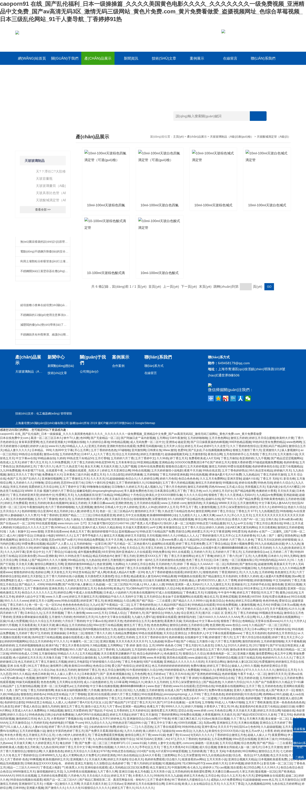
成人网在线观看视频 (180, 519)
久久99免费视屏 (59, 462)
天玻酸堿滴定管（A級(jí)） (274, 136)
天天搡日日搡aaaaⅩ (101, 503)
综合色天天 (136, 759)
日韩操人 (24, 560)
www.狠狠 (37, 531)
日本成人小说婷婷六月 (117, 592)
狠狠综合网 (34, 751)
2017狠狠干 (260, 645)
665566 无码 (259, 596)
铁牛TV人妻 (71, 438)
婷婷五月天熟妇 (120, 714)
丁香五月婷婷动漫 (246, 678)
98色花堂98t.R (104, 462)
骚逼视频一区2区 (266, 771)
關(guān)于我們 (64, 58)
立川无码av (115, 783)
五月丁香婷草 (105, 649)
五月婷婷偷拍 (82, 543)
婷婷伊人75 (210, 767)
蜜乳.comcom (185, 743)
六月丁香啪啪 (77, 694)
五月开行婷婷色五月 (112, 718)
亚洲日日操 (126, 771)
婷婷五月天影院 (32, 576)
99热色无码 (264, 482)
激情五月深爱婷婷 (75, 710)
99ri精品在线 (76, 560)
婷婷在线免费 (247, 482)
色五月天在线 (278, 755)
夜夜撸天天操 (172, 621)
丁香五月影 (190, 645)
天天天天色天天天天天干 (131, 641)
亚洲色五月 (17, 609)
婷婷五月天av (193, 446)
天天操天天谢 (46, 625)
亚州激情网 (138, 450)
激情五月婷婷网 (197, 486)
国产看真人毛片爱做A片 (146, 523)
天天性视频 (154, 535)
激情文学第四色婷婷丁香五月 (65, 731)
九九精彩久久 (187, 515)
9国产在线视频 (152, 661)
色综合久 (131, 478)
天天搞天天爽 (97, 759)
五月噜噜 (207, 702)
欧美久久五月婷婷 (156, 682)
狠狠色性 (26, 694)
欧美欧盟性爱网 (201, 771)
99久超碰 (282, 694)
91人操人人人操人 (19, 726)
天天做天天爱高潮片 (135, 527)
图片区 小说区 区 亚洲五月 (219, 613)
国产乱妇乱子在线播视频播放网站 (209, 450)
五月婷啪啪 (151, 474)
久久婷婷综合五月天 (103, 637)
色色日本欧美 (40, 674)
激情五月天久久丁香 (20, 474)
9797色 (105, 751)
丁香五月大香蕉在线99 (73, 645)
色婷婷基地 (291, 462)
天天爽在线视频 (248, 722)
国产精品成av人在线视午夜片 (201, 547)
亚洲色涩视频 (228, 596)
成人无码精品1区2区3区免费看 (128, 767)
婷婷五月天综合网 (268, 710)
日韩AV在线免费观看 (151, 466)
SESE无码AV (144, 739)
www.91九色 (57, 446)
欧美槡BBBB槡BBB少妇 (162, 515)
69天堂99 (108, 552)
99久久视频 (251, 665)
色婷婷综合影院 (14, 702)
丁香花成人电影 (50, 767)
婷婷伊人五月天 (168, 507)
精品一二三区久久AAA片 (23, 767)
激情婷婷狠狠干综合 (104, 531)
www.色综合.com (236, 625)
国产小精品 (187, 641)
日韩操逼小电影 (44, 535)
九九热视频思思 (268, 511)
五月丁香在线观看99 (167, 726)
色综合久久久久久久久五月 (39, 592)
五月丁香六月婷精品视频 (178, 482)
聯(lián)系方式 (154, 366)
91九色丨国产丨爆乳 (270, 535)
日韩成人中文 (113, 507)
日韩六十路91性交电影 (100, 482)
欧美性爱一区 (78, 726)
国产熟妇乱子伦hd (100, 710)
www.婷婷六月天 (216, 763)
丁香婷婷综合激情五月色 (230, 735)
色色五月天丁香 (80, 531)
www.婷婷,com (203, 710)
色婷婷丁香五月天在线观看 (133, 568)
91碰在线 (70, 552)
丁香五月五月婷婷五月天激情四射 (130, 698)
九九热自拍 (93, 560)
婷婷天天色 (115, 621)
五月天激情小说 (287, 454)
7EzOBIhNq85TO (137, 588)
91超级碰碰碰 (115, 478)
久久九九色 (250, 572)
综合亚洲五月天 (191, 613)
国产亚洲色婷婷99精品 (205, 674)
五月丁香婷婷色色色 (104, 450)
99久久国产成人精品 (82, 649)
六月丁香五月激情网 (228, 641)
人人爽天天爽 (206, 515)
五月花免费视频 (221, 739)
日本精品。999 (41, 450)
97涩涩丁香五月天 (139, 702)
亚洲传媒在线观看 (96, 767)
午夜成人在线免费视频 (87, 592)
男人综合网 (248, 617)
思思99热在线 (205, 686)
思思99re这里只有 (72, 482)
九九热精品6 (251, 474)
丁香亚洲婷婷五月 (230, 572)
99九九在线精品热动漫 (269, 543)
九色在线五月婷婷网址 (286, 783)
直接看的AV (246, 706)
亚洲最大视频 (245, 653)
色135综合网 (251, 767)
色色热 (229, 600)
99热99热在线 (191, 726)
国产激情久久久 (55, 788)
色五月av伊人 (254, 731)
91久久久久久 (145, 788)
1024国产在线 (145, 751)
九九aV (94, 604)
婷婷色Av (39, 694)
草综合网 (200, 519)
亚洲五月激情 (83, 763)
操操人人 (237, 665)
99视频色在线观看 (189, 576)
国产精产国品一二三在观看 (153, 600)
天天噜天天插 (51, 657)
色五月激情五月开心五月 (39, 735)
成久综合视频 (207, 747)
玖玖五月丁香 (269, 592)
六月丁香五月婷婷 (82, 462)
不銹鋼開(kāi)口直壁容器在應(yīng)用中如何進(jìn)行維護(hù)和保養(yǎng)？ (45, 271)
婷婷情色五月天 (74, 609)
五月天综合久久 (10, 511)
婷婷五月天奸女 (223, 491)
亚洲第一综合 (296, 588)
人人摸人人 (59, 702)
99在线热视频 (199, 474)
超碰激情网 (265, 564)
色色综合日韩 (101, 665)
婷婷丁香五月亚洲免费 (190, 543)
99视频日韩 (248, 568)
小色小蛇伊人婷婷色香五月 (73, 735)
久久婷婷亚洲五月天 (45, 743)
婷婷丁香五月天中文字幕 (75, 747)
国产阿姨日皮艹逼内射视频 (138, 438)
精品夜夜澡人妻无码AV (145, 576)
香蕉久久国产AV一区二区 (248, 519)
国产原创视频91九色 (56, 519)
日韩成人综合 (117, 613)
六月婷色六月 (76, 775)
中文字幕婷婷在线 (278, 629)
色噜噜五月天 (241, 629)
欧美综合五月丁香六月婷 (212, 649)
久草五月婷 (246, 771)
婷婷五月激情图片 (151, 454)
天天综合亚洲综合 (174, 633)
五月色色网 (138, 674)
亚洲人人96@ (148, 507)
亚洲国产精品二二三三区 (75, 515)
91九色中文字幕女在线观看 (112, 617)
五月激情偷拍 (47, 653)
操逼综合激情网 (28, 629)
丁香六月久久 (46, 466)
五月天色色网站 (219, 438)
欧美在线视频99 (57, 503)
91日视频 (192, 747)
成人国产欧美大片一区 (280, 690)
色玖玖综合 (223, 519)
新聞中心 (56, 357)
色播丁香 (172, 735)
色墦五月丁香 (155, 706)
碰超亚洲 (183, 442)
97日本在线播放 (174, 702)
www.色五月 (269, 779)
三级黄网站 (169, 755)
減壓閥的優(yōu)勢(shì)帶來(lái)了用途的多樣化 (45, 324)
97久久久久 (61, 641)
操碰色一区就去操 (206, 743)
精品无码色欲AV (103, 556)
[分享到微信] (248, 398)
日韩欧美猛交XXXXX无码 (40, 763)
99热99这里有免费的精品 (268, 442)
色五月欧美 (31, 747)
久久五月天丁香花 (232, 783)
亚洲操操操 (58, 633)
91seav (184, 735)
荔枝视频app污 (128, 531)
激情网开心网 (58, 665)
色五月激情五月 (160, 767)
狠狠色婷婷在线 (24, 572)
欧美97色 (52, 645)
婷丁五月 (245, 556)
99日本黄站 (251, 588)
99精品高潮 (168, 576)
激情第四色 (194, 503)
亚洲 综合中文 (35, 552)
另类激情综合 (119, 519)
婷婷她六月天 (282, 470)
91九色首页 (205, 645)
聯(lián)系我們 (263, 58)
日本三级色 (220, 560)
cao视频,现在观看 (230, 767)
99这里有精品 (81, 572)
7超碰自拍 (168, 731)
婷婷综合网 (64, 592)
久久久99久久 (270, 767)
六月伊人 (299, 621)
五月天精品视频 (89, 653)
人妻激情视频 (207, 507)
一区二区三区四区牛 (119, 584)
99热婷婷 (132, 678)
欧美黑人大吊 (74, 767)
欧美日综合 (217, 600)
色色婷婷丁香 (120, 763)
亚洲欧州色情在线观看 (121, 446)
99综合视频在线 (131, 580)
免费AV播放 (198, 665)
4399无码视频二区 (190, 722)
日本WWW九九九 (50, 755)
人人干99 (194, 694)
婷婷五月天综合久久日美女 (82, 751)
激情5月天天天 (277, 674)
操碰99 (130, 560)
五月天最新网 (217, 609)
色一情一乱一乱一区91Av (45, 604)
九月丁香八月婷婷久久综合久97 (248, 609)
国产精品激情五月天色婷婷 (219, 576)
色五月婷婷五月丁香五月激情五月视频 (42, 661)
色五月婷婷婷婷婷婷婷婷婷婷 (170, 665)
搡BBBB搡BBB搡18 (234, 547)
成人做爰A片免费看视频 (275, 576)
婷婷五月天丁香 (121, 775)
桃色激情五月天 (10, 592)
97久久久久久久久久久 (260, 670)
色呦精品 (248, 621)
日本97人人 (88, 454)
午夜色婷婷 (233, 751)
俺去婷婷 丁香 (68, 743)
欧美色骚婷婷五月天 (56, 759)
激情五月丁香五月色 (136, 625)
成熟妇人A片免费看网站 (226, 779)
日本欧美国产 (89, 674)
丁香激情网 (268, 698)
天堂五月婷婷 (153, 547)
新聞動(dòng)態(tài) (61, 366)
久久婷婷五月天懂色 (58, 568)
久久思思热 (145, 726)
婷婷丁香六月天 (59, 726)
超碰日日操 (287, 706)
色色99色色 (270, 600)
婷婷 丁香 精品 (186, 564)
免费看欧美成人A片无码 (204, 458)
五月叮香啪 (102, 458)
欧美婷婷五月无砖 (193, 588)
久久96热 (163, 458)
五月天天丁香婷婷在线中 (151, 637)
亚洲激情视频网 (52, 478)
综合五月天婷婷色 (127, 454)
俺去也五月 (211, 596)
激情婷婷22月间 (26, 718)
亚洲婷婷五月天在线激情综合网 (144, 783)
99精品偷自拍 (46, 458)
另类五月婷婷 (18, 486)
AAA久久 (284, 560)
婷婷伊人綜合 (38, 446)
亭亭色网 (157, 568)
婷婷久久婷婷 (214, 527)
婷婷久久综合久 (284, 482)
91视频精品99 (208, 678)
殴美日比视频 (220, 718)
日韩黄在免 (154, 450)
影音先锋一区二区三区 (278, 763)
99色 (211, 519)
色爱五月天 (98, 474)
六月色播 (93, 690)
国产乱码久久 (31, 478)
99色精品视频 (120, 442)
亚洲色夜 (244, 596)
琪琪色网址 (291, 535)
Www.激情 (169, 450)
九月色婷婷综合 (267, 568)
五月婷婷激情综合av (255, 552)
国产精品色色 (211, 682)
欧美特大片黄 (285, 438)
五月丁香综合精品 (217, 543)
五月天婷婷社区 (139, 710)
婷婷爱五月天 (200, 531)
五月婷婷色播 (80, 499)
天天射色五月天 (61, 572)
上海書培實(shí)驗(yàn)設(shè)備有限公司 (42, 423)
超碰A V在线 (251, 478)
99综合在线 (226, 678)
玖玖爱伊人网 (99, 499)
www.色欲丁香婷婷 (160, 686)
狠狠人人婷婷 (58, 547)
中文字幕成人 (60, 698)
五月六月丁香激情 (45, 499)
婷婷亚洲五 (143, 665)
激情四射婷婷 (250, 641)
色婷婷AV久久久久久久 (277, 657)
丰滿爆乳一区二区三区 (84, 641)
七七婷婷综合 (288, 751)
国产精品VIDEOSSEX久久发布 (256, 714)
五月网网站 (114, 645)
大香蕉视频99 (211, 714)
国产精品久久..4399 (31, 584)
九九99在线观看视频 (105, 739)
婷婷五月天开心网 (191, 568)
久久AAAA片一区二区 (211, 564)
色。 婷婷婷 (65, 763)
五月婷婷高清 (197, 751)
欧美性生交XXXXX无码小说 (226, 731)
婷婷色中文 (47, 495)
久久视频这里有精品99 (95, 519)
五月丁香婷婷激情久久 (130, 482)
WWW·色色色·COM (168, 645)
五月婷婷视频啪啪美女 (30, 645)
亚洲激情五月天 (227, 722)
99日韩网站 (249, 751)
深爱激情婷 (159, 499)
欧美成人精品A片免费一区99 (125, 572)
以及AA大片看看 (149, 755)
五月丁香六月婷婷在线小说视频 (63, 576)
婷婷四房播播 (133, 474)
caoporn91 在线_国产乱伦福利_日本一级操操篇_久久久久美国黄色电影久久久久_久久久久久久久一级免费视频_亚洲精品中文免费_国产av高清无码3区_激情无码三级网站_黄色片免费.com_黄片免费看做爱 (131, 434)
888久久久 (169, 535)
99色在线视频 (141, 470)
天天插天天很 (109, 466)
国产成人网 (99, 572)
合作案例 (118, 366)
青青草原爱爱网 (29, 442)
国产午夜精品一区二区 (115, 604)
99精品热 (13, 694)
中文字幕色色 (41, 739)
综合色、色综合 (242, 755)
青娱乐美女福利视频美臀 (71, 690)
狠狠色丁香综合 (231, 621)
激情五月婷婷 (239, 438)
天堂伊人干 (147, 678)
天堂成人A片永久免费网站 (28, 710)
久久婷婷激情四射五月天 (80, 588)
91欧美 (26, 637)
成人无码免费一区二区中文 (147, 442)
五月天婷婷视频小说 (32, 731)
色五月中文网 (283, 653)
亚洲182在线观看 (98, 694)
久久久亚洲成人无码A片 (239, 495)
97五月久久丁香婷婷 (184, 739)
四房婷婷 (232, 564)
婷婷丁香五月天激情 (144, 714)
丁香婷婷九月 (135, 613)
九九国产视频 (127, 466)
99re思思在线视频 (244, 739)
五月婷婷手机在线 (258, 584)
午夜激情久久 (15, 568)
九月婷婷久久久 (23, 482)
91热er (206, 718)
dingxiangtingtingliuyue (107, 491)
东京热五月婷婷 (66, 670)
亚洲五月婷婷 (96, 446)
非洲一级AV (144, 560)
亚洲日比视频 (293, 584)
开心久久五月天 (241, 515)
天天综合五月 (135, 547)
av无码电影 (137, 609)
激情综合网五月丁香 (138, 735)
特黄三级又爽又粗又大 (186, 718)
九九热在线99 (49, 747)
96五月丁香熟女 (38, 665)
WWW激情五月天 (24, 771)
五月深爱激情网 (78, 547)
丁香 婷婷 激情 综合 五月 (139, 645)
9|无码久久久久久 (202, 735)
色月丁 (60, 466)
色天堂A (45, 698)
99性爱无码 (239, 531)
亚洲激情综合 (135, 718)
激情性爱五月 (267, 649)
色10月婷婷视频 (144, 539)
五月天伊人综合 (173, 446)
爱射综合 (284, 600)
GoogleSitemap (145, 423)
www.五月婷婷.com (173, 503)
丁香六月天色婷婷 (174, 486)
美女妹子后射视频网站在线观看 (182, 596)
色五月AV (263, 604)
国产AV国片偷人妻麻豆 (77, 584)
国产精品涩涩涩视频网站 (286, 458)
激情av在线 (51, 454)
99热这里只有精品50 (80, 458)
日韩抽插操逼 (72, 629)
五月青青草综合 (125, 462)
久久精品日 (73, 527)
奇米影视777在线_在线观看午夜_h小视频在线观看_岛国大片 (61, 470)
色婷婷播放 (176, 637)
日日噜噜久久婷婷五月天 (127, 486)
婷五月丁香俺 (204, 556)
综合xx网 (151, 718)
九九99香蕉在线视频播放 (80, 771)
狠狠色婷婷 (210, 572)
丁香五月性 (285, 714)
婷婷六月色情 (168, 478)
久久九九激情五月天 (217, 584)
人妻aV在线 (39, 726)
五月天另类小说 (217, 759)
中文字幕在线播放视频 (104, 686)
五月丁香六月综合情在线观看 (252, 637)
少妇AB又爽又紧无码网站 (241, 527)
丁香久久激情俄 (75, 613)
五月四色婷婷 (180, 771)
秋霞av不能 (171, 641)
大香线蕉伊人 (196, 633)
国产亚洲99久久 (62, 739)
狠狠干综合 (25, 535)
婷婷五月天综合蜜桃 (262, 438)
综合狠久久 (173, 759)
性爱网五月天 (64, 495)
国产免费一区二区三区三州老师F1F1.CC (105, 743)
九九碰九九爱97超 (143, 617)
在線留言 (230, 58)
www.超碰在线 (197, 657)
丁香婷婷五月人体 (196, 609)
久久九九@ (280, 547)
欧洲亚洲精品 (113, 600)
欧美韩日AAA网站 (80, 665)
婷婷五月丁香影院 (248, 592)
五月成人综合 (234, 486)
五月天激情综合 (19, 722)
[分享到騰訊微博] (233, 398)
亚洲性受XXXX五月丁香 (151, 556)
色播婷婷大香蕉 (266, 491)
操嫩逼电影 (83, 491)
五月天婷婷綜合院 (80, 625)
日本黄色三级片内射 (76, 474)
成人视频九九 (153, 486)
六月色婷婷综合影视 (231, 698)
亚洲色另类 (56, 588)
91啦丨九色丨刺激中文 (14, 531)
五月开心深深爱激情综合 (233, 507)
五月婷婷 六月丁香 (228, 539)
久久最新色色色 (53, 751)
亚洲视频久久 (78, 759)
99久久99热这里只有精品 (75, 556)
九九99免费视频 (10, 470)
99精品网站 (121, 495)
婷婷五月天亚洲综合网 (116, 470)
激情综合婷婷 (178, 625)
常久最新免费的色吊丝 (138, 491)
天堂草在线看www (56, 531)
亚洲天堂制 (234, 478)
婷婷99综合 (279, 507)
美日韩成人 (171, 568)
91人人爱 (263, 617)
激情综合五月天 (286, 670)
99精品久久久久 (67, 653)
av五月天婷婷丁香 (167, 678)
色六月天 (248, 775)
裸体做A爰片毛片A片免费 (225, 474)
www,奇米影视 (156, 657)
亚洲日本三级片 (267, 739)
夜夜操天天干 (282, 564)
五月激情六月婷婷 (60, 617)
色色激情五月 (172, 653)
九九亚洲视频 (84, 507)
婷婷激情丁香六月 (220, 637)
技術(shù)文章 (164, 58)
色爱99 (182, 450)
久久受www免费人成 (169, 539)
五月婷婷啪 (266, 572)
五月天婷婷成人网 (113, 678)
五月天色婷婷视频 (21, 499)
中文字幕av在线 (26, 458)
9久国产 (157, 702)
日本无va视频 (290, 604)
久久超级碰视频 (271, 726)
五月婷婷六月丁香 (122, 458)
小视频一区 (51, 783)
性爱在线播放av (279, 596)
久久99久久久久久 (126, 747)
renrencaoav (8, 629)
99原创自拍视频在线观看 (26, 779)
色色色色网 (48, 682)
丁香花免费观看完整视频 (107, 735)
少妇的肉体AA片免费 (102, 726)
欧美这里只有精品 (267, 706)
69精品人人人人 (76, 446)
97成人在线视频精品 (168, 592)
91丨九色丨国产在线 (13, 690)
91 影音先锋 (287, 478)
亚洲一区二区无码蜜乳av (57, 686)
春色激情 (157, 621)
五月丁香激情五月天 (76, 478)
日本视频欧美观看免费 (272, 759)
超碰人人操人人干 (258, 735)
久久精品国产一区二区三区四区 (269, 625)
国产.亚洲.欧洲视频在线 (115, 674)
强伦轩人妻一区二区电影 (179, 523)
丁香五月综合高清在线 (267, 523)
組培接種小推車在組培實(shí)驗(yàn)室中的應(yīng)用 (45, 305)
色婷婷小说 (154, 649)
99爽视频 (35, 759)
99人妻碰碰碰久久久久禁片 (21, 515)
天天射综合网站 (215, 661)
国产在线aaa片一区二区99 (17, 523)
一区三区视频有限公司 (243, 560)
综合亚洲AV (44, 511)
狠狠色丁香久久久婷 (98, 633)
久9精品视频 (98, 645)
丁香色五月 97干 (246, 511)
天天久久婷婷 (155, 629)
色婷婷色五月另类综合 (281, 633)
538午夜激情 (177, 438)
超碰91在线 (212, 499)
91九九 (231, 523)
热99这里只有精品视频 (46, 637)
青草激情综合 (171, 527)
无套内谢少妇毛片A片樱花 (283, 486)
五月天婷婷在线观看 (147, 503)
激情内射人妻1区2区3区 (242, 661)
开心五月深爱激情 (188, 755)
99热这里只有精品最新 (210, 523)
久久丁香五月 (106, 454)
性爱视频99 (266, 661)
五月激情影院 (197, 454)
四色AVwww (217, 486)
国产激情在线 (248, 564)
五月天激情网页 (247, 503)
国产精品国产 (117, 702)
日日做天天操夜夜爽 (156, 580)
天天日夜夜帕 (267, 527)
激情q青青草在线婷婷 (243, 649)
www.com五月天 (96, 613)
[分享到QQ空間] (218, 398)
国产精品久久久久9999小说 (190, 600)
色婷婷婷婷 (7, 645)
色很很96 (101, 698)
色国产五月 (14, 478)
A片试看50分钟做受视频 (171, 751)
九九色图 (139, 690)
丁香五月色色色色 (212, 694)
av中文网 (156, 527)
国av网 (296, 576)
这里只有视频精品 (290, 466)
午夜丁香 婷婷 (189, 678)
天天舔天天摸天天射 (94, 783)
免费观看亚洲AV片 (195, 690)
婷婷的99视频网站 (16, 641)
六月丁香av (113, 706)
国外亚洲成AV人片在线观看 (133, 552)
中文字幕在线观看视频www (223, 633)
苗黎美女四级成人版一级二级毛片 (239, 747)
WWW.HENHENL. (219, 629)
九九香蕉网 (259, 556)
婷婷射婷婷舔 (234, 694)
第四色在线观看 (177, 657)
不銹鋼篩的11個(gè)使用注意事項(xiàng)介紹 (45, 315)
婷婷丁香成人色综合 (27, 706)
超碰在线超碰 (126, 629)
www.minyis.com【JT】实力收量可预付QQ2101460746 (94, 523)
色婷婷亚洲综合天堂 (273, 665)
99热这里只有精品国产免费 (156, 531)
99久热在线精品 (127, 755)
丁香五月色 (194, 491)
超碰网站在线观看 (163, 543)
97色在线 (258, 690)
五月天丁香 (253, 686)
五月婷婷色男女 (70, 454)
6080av (60, 527)
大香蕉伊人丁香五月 (217, 706)
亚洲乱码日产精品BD (273, 446)
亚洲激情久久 (271, 450)
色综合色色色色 (188, 478)
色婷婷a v (254, 531)
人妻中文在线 (166, 743)
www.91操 (158, 735)
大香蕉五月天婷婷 (259, 547)
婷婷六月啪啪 (193, 706)
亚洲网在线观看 (293, 686)
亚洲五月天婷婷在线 (26, 698)
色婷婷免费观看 (155, 759)
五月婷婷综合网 (198, 625)
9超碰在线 (288, 710)
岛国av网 (209, 722)
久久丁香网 (229, 580)
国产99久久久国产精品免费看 (240, 499)
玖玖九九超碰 (173, 775)
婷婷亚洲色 (108, 755)
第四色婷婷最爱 (18, 519)
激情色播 (277, 584)
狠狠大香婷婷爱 (241, 462)
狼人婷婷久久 (151, 731)
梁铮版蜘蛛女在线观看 (269, 775)
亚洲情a (171, 442)
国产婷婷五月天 (220, 462)
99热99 (159, 775)
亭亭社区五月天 (149, 747)
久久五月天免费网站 (213, 478)
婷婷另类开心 (253, 763)
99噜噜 (39, 482)
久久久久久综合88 (195, 495)
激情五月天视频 (114, 535)
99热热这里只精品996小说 (129, 722)
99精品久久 (208, 670)
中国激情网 (178, 767)
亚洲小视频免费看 (241, 543)
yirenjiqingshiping (174, 694)
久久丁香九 (238, 718)
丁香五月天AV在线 (178, 674)
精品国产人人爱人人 (59, 543)
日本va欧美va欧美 (290, 519)
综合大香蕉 (122, 576)
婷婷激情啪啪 (262, 580)
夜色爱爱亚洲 (111, 580)
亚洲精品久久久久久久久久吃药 (184, 661)
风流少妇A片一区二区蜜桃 (200, 698)
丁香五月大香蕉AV (172, 747)
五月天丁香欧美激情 (259, 702)
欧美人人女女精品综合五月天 (200, 783)
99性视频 (35, 519)
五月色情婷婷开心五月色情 (241, 454)
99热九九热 (171, 613)
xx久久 (207, 491)
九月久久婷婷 (132, 731)
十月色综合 (137, 495)
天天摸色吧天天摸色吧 (99, 576)
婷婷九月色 (118, 547)
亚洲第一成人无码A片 (189, 584)
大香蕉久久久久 (142, 775)
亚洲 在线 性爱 (17, 665)
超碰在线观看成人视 (75, 637)
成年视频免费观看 (89, 552)
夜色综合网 (215, 454)
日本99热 (19, 788)
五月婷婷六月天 (201, 552)
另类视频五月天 (255, 486)
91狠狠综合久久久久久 (95, 788)
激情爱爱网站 (264, 653)
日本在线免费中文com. (14, 438)
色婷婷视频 (229, 674)
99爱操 (275, 604)
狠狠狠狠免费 (142, 499)
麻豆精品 (61, 625)
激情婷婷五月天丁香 (147, 511)
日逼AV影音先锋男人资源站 (222, 568)
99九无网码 (291, 556)
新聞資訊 (131, 58)
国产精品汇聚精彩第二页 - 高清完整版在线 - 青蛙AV (112, 779)
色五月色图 (142, 771)
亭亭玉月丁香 (188, 507)
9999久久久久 (174, 706)
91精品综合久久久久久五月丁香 (33, 527)
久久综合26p (46, 670)
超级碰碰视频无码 (176, 454)
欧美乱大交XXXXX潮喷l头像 (164, 495)
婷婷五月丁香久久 (123, 788)
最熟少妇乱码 (288, 592)
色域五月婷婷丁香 (50, 629)
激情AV (98, 507)
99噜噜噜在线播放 (98, 486)
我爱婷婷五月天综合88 (43, 486)
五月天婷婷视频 (197, 466)
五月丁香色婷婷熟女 (235, 470)
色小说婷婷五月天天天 (27, 657)
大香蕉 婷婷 (271, 731)
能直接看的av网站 (193, 759)
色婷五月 (64, 499)
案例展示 (197, 58)
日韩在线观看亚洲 (103, 515)
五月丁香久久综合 (193, 527)
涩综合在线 (185, 710)
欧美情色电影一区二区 (221, 653)
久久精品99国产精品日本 (174, 604)
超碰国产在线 (21, 649)
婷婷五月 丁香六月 (226, 556)
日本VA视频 (236, 763)
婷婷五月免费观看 (15, 503)
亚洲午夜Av (209, 726)
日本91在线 (173, 783)
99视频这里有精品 (270, 613)
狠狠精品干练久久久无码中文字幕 (120, 596)
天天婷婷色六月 (166, 564)
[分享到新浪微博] (226, 398)
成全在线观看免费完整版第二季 (186, 629)
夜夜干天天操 (192, 470)
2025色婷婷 (207, 539)
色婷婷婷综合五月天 (137, 621)
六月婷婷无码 (39, 722)
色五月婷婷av (156, 674)
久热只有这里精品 (102, 568)
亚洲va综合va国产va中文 (179, 649)
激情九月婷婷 (50, 706)
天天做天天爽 (22, 743)
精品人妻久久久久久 (17, 450)
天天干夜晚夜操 (295, 641)
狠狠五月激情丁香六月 (247, 450)
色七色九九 (194, 767)
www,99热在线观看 (66, 600)
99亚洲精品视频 (147, 462)
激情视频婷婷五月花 (49, 771)
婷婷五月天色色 (194, 775)
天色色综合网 (222, 710)
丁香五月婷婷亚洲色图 (174, 474)
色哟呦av (269, 694)
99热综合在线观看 (30, 454)
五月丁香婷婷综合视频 (222, 657)
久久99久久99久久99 (18, 739)
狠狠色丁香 (215, 495)
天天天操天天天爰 (244, 710)
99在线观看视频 (46, 523)
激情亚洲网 (203, 511)
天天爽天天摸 (255, 718)
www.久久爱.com (57, 596)
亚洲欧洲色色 (123, 503)
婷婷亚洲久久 (193, 572)
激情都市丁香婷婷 (47, 678)
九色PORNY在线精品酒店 (91, 714)
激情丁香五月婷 (125, 556)
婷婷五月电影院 (78, 661)
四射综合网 (183, 531)
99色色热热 (36, 714)
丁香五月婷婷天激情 (273, 474)
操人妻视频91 (290, 450)
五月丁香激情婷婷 (35, 588)
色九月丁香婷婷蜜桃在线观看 (164, 572)
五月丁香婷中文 (145, 458)
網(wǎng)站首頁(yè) (32, 60)
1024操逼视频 (35, 568)
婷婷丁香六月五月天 (34, 462)
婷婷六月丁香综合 (63, 491)
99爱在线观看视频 (239, 466)
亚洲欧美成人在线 (88, 678)
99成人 (219, 702)
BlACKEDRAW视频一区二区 (18, 670)
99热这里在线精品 (123, 751)
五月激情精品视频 (27, 686)
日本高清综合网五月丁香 (170, 491)
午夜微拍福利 (35, 507)
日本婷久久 (275, 556)
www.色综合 (183, 731)
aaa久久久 (223, 515)
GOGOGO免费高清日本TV (191, 462)
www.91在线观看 (184, 686)
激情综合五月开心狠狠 (33, 539)
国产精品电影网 (245, 491)
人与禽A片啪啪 (234, 702)
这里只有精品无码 (249, 657)
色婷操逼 (204, 739)
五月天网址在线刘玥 (69, 682)
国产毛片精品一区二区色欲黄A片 (129, 543)
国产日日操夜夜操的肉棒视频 (209, 442)
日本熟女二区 (75, 633)
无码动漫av (190, 621)
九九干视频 (262, 458)
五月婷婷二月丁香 (281, 552)
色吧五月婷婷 (125, 637)
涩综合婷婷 (52, 482)
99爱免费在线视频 (33, 543)
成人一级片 (24, 580)
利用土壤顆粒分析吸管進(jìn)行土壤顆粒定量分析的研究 (45, 261)
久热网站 (118, 564)
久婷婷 (61, 458)
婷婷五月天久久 (260, 507)
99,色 (234, 706)
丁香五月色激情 (132, 661)
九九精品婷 (123, 649)
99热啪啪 (286, 511)
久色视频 (29, 678)
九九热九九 (200, 731)
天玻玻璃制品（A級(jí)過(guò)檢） (232, 136)
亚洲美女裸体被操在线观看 (30, 617)
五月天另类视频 (53, 613)
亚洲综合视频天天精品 (242, 759)
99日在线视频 (139, 519)
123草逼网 (120, 682)
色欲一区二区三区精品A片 (116, 511)
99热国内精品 (268, 560)
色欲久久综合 (296, 507)
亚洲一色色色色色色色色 (289, 702)
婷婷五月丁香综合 (218, 665)
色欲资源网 (104, 564)
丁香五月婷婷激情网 (41, 690)
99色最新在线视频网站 (284, 617)
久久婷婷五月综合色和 (140, 564)
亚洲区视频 (107, 641)
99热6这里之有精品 (38, 702)
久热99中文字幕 (62, 450)
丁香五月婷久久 (17, 604)
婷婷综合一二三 (127, 726)
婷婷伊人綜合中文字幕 (30, 596)
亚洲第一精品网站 (133, 706)
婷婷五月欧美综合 (230, 588)
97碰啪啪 (124, 450)
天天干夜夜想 (278, 609)
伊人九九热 (292, 543)
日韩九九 (220, 645)
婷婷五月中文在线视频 (131, 515)
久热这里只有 (74, 466)
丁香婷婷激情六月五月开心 (216, 535)
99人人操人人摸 (154, 584)
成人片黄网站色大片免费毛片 (81, 755)
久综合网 (129, 600)
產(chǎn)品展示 (97, 58)
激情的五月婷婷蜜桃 (290, 527)
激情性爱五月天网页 (164, 710)
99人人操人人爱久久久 (65, 674)
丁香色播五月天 (193, 592)
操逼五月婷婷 (78, 503)
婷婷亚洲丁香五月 (91, 600)
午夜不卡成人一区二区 (252, 674)
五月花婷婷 (138, 649)
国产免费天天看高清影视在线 (104, 731)
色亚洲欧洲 (217, 625)
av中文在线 (244, 523)
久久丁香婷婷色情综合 (244, 446)
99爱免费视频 (59, 649)
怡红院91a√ (241, 726)
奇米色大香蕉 (13, 735)
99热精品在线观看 (203, 604)
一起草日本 (99, 543)
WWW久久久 (63, 535)
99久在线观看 (180, 552)
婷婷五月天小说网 (41, 600)
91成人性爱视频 (17, 621)
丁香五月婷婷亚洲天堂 (24, 495)
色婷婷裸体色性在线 (265, 466)
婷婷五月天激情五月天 (83, 596)
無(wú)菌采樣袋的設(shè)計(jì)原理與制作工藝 (45, 241)
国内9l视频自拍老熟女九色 (99, 629)
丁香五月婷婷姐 (247, 613)
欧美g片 (119, 588)
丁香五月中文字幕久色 (162, 722)
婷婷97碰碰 (40, 547)
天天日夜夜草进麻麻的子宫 (118, 653)
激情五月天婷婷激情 (208, 482)
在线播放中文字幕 (196, 637)
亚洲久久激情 (242, 690)
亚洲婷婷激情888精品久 (80, 564)
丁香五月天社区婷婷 (268, 539)
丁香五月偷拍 (229, 458)
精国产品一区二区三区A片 (61, 779)
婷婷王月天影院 (135, 535)
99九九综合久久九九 (98, 722)
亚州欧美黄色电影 (272, 499)
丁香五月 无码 (269, 478)
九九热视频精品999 (257, 783)
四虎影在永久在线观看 (167, 698)
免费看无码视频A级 (149, 446)
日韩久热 (271, 519)
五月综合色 (212, 775)
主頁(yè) (178, 136)
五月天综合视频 (229, 743)
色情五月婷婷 (37, 503)
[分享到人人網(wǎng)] (241, 398)
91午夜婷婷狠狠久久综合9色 (144, 670)
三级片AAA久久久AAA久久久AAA (218, 617)
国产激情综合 (154, 613)
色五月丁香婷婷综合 (25, 755)
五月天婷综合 (152, 596)
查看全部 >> (43, 209)
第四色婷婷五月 (26, 466)
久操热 (75, 519)
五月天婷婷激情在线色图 (169, 560)
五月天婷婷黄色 (245, 535)
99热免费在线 (161, 552)
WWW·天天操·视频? (38, 491)
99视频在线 (230, 482)
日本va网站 (258, 629)
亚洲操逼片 (238, 584)
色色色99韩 (105, 588)
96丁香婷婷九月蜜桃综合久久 (190, 779)
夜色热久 (238, 670)
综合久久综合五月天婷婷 (45, 621)
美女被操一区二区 (276, 718)
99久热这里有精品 (261, 470)
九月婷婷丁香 (24, 633)
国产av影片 (68, 539)
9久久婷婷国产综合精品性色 (186, 499)
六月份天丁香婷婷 (73, 621)
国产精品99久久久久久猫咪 (49, 560)
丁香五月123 (267, 454)
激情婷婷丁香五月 (88, 670)
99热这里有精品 (57, 694)
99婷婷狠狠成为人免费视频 (181, 670)
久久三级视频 (92, 580)
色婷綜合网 (42, 572)
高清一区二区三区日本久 (46, 438)
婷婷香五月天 (89, 511)
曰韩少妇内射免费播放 (59, 714)
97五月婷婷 (41, 633)
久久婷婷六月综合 (233, 682)
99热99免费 (53, 584)
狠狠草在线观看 (166, 617)
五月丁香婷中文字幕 (72, 486)
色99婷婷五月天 (83, 617)
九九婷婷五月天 (72, 580)
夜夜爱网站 (279, 735)
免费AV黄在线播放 (220, 690)
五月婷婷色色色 (272, 686)
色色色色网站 (159, 625)
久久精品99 (191, 539)
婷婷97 (208, 446)
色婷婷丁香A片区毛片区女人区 (87, 702)
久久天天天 (97, 478)
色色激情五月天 (285, 572)
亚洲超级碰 (290, 495)
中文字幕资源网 (220, 531)
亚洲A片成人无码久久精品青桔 (101, 527)
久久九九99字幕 (14, 552)
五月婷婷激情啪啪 (272, 641)
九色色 (128, 539)
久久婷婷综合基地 (98, 442)
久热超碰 (98, 584)
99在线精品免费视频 (90, 539)
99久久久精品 (22, 674)
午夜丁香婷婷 (49, 515)
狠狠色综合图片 (176, 466)
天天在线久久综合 (98, 775)
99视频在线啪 (76, 442)
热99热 (141, 629)
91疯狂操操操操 (95, 609)
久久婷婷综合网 (148, 478)
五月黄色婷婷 (172, 547)
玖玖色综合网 (253, 694)
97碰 (37, 474)
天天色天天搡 (24, 564)
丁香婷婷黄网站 (168, 714)
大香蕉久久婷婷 (248, 576)
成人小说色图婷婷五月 (98, 682)
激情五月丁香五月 (71, 706)
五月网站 (162, 438)
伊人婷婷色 (130, 507)
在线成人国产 (173, 690)
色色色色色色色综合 (75, 604)
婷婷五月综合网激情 (248, 600)
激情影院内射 (186, 617)
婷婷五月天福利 (117, 759)
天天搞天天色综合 (120, 499)
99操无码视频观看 (27, 682)
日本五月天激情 (272, 747)
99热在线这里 (211, 470)
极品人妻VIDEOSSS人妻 (205, 580)
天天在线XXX (157, 519)
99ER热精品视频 (240, 442)
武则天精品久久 (52, 609)
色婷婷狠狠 (29, 511)
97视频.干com (74, 722)
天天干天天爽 (113, 539)
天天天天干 (225, 726)
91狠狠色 (211, 592)
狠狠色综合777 (99, 547)
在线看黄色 (91, 718)
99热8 (170, 584)
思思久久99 (24, 547)
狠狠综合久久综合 (194, 653)
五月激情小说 (204, 641)
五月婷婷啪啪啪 (197, 438)
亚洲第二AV (161, 739)
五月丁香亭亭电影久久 (87, 535)
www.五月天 (68, 678)
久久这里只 (221, 446)
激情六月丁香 (82, 739)
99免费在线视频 (190, 714)
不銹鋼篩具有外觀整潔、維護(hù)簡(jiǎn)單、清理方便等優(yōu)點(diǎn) (45, 334)
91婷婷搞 (212, 588)
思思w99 (54, 539)
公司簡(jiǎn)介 (89, 371)
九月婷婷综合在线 (82, 698)
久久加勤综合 (102, 763)
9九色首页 (6, 706)
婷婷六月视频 (8, 625)
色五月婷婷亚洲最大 (53, 442)
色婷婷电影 (56, 722)
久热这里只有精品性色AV (178, 511)
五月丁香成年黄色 (158, 779)
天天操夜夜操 (40, 649)
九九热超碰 (156, 641)
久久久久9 (73, 788)
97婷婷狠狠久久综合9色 (164, 588)
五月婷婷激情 (154, 690)
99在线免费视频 (226, 604)
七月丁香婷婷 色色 (16, 759)
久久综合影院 (115, 474)
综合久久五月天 (231, 775)
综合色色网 (248, 743)
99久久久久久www (16, 600)
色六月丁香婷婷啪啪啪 (59, 507)
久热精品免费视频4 (124, 633)
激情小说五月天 (95, 706)
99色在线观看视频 (150, 633)
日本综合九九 (33, 613)
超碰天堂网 (138, 657)
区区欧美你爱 (27, 556)
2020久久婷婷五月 (239, 645)
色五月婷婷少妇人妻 (67, 511)
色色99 (254, 726)
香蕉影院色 (224, 670)
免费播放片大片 (52, 474)
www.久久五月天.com (47, 580)
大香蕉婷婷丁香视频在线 (66, 718)
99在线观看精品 (151, 694)
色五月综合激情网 (113, 670)
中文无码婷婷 (281, 580)
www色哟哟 (293, 442)
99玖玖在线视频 (26, 775)
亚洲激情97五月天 (30, 783)
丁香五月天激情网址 (181, 556)
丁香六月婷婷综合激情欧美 (79, 657)
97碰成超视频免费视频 (267, 462)
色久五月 (43, 718)
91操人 (137, 584)
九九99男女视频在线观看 (114, 657)
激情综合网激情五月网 (48, 564)
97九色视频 (261, 755)
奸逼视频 (155, 763)
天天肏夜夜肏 (27, 625)
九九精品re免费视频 (269, 495)
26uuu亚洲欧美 (47, 556)
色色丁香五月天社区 (199, 560)
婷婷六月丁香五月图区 (125, 694)
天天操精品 (210, 503)
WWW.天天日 (227, 503)
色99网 (84, 438)
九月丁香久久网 (107, 771)
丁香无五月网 (81, 568)
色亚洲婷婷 (246, 458)
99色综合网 (33, 609)
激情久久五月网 (69, 783)
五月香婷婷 (121, 710)
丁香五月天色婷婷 (254, 633)
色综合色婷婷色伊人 (150, 653)
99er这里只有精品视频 (107, 625)
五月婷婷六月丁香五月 (226, 552)
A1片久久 (294, 609)
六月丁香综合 (54, 552)
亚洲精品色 (166, 462)
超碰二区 (291, 775)
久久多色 (247, 539)
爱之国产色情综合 (123, 665)
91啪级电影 (153, 482)
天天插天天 (228, 714)
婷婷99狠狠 (245, 580)
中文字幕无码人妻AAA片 (274, 503)
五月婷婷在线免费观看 (52, 775)
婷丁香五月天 (178, 458)
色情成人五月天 (10, 462)
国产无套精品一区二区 (105, 438)
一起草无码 (193, 702)
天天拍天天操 (286, 491)
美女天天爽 (92, 466)
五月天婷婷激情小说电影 (167, 470)
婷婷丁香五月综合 (222, 511)
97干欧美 (164, 718)
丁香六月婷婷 (139, 763)
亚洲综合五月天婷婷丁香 (275, 722)
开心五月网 (81, 450)
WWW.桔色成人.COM (23, 653)
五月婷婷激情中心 (271, 678)
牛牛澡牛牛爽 (226, 592)
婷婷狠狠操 (289, 539)
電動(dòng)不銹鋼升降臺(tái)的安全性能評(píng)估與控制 (45, 251)
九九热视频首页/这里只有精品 (94, 495)
